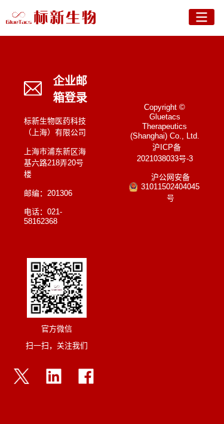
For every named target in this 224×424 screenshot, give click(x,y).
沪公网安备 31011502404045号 (170, 188)
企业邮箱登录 (70, 90)
